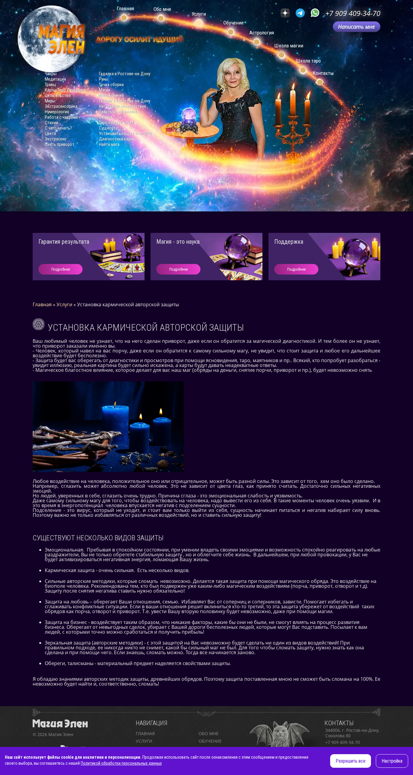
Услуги (144, 741)
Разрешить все (351, 761)
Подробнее (60, 269)
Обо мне (209, 733)
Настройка (392, 761)
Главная (145, 733)
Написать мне (356, 26)
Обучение (210, 741)
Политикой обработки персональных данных (121, 763)
